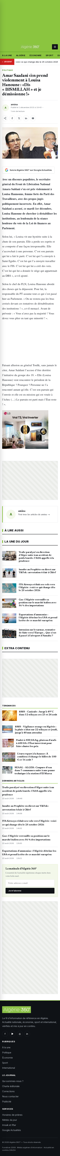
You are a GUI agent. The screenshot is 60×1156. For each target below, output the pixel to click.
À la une (7, 55)
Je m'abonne (14, 890)
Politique (7, 70)
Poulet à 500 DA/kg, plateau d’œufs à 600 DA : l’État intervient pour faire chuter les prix (36, 743)
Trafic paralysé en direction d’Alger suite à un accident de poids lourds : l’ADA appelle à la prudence (28, 791)
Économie (36, 55)
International (8, 1067)
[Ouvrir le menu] (55, 46)
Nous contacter (10, 1096)
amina (14, 104)
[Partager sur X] (19, 118)
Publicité (6, 1101)
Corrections (8, 1091)
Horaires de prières (12, 1114)
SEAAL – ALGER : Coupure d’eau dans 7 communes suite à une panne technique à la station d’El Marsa (35, 770)
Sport (49, 55)
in (27, 1033)
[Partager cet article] (5, 118)
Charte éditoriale (11, 1086)
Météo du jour (9, 1119)
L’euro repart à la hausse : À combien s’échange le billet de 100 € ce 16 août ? (36, 757)
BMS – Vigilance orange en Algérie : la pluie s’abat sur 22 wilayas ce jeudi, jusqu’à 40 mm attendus (36, 730)
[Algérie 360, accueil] (30, 47)
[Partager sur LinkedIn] (26, 118)
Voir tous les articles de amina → (34, 514)
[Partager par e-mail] (33, 118)
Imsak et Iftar (9, 1125)
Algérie (20, 55)
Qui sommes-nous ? (12, 1081)
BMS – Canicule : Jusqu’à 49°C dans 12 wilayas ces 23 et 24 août (38, 713)
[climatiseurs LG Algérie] (30, 429)
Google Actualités (11, 1130)
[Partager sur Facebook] (12, 118)
